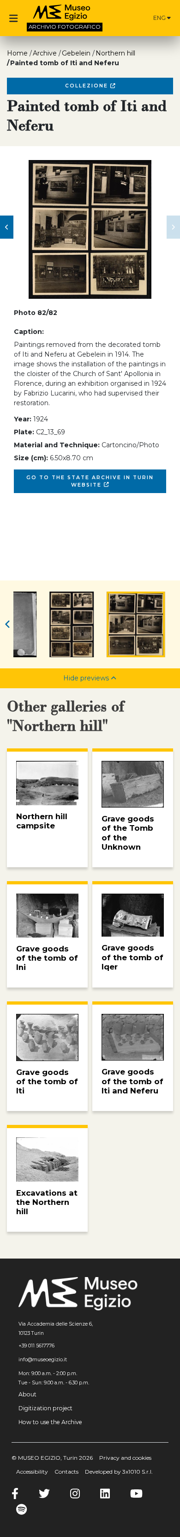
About (27, 1394)
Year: (22, 419)
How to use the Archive (50, 1422)
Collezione (87, 86)
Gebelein (76, 53)
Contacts (66, 1471)
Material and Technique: (57, 445)
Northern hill (115, 53)
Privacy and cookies (125, 1457)
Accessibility (32, 1471)
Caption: (29, 331)
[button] (6, 227)
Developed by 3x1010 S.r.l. (119, 1471)
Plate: (24, 432)
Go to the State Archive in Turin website (90, 481)
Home (17, 53)
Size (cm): (31, 458)
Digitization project (45, 1408)
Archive (45, 53)
